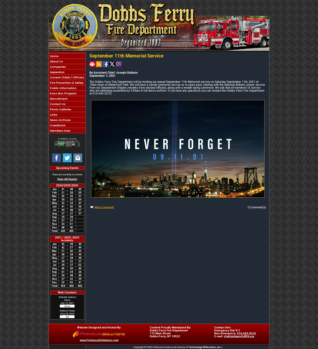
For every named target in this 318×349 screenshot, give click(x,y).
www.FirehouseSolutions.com (99, 340)
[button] (67, 61)
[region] (67, 93)
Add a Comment (104, 207)
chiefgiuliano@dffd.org (239, 336)
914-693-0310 (246, 333)
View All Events (67, 179)
